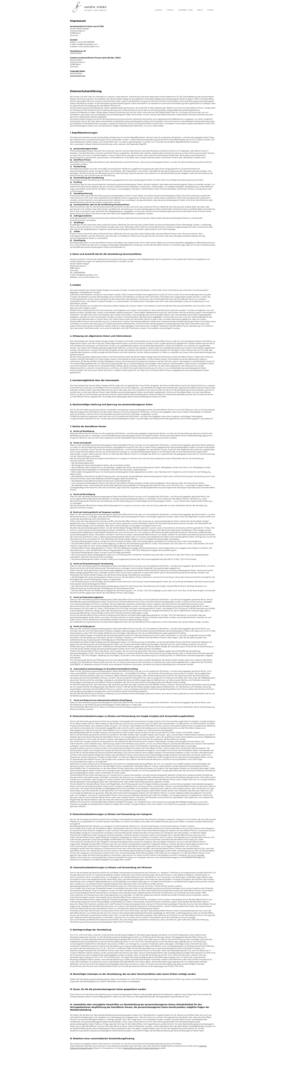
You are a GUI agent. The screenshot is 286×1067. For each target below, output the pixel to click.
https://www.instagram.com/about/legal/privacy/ (92, 859)
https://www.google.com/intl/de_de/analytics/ (188, 804)
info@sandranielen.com (87, 275)
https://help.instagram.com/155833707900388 (180, 857)
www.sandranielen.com (88, 46)
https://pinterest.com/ (114, 895)
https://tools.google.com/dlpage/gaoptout (103, 788)
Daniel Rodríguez (77, 75)
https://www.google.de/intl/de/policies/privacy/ (177, 802)
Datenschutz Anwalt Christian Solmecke (141, 1048)
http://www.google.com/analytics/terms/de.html (92, 804)
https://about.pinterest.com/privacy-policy (147, 919)
